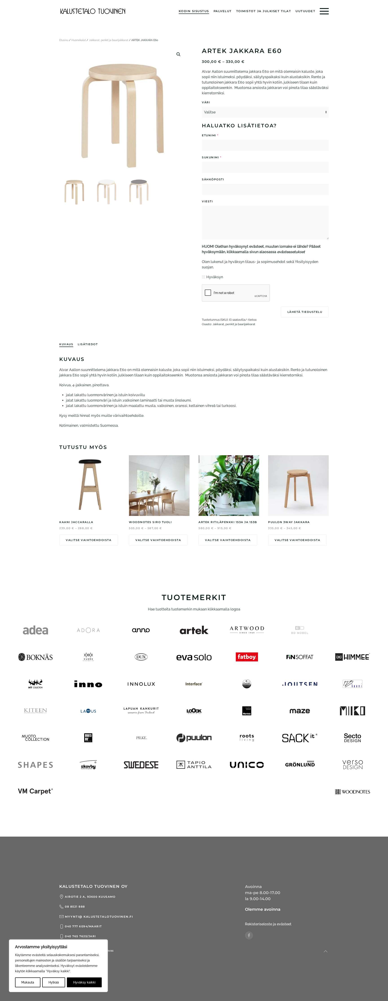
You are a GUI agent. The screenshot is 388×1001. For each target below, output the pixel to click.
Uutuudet (305, 11)
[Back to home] (93, 11)
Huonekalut (78, 40)
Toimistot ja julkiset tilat (263, 11)
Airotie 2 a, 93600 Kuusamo (90, 896)
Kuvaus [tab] (66, 344)
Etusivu (63, 40)
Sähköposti (226, 179)
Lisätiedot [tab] (88, 344)
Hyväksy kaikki (84, 982)
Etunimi (210, 135)
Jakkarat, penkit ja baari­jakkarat (108, 40)
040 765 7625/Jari (80, 936)
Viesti (221, 201)
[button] (324, 11)
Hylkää (53, 982)
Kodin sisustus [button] (194, 11)
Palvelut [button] (223, 11)
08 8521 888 (75, 906)
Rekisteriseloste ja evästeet (268, 924)
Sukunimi (211, 157)
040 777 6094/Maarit (83, 926)
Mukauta (27, 982)
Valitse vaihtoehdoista (88, 540)
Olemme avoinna (262, 909)
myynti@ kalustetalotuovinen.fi (99, 916)
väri (206, 102)
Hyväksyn (214, 277)
